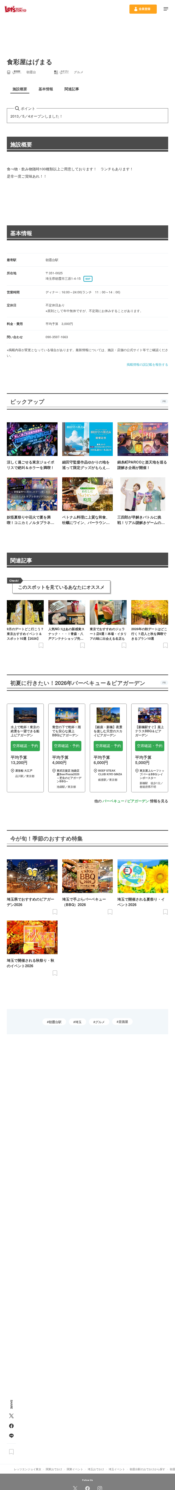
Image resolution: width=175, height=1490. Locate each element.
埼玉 (78, 1021)
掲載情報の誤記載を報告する (147, 364)
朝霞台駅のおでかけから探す (147, 1469)
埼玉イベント (117, 1469)
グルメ (100, 1021)
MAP (87, 278)
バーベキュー (113, 800)
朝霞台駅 (55, 1021)
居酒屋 (123, 1021)
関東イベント (75, 1469)
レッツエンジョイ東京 (27, 1469)
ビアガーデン (138, 800)
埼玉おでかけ (96, 1469)
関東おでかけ (54, 1469)
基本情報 (21, 233)
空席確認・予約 (25, 746)
